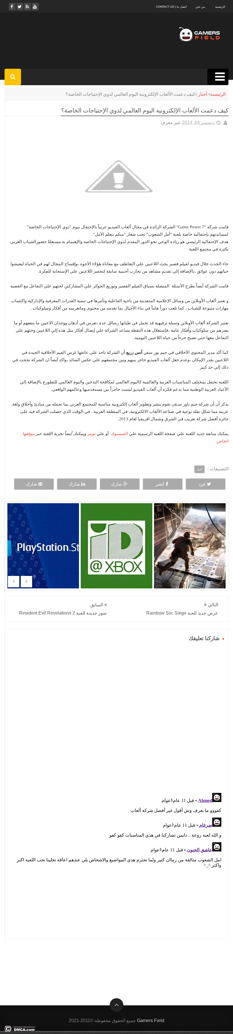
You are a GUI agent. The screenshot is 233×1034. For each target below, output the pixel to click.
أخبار (202, 94)
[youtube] (35, 7)
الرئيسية (220, 6)
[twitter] (19, 7)
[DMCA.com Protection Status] (20, 1030)
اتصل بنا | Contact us (171, 6)
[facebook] (12, 7)
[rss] (27, 7)
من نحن (200, 6)
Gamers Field (150, 1020)
